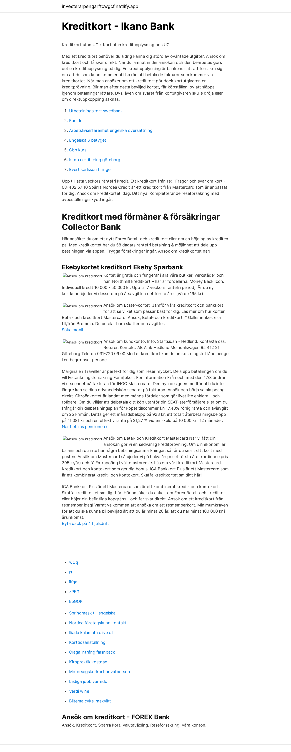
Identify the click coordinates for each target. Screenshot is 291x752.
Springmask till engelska (92, 613)
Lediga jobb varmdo (88, 681)
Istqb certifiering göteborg (94, 159)
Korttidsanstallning (87, 642)
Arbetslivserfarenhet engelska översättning (111, 130)
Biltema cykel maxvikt (90, 701)
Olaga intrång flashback (92, 652)
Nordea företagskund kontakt (98, 622)
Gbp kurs (77, 150)
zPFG (74, 591)
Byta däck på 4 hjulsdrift (85, 523)
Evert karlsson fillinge (89, 169)
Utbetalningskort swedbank (96, 110)
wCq (73, 562)
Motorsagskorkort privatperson (99, 671)
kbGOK (76, 601)
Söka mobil (72, 329)
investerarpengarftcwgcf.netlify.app (100, 6)
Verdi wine (79, 691)
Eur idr (75, 120)
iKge (73, 581)
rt (71, 572)
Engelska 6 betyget (87, 140)
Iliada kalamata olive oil (91, 632)
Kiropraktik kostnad (88, 661)
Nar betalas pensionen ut (86, 426)
